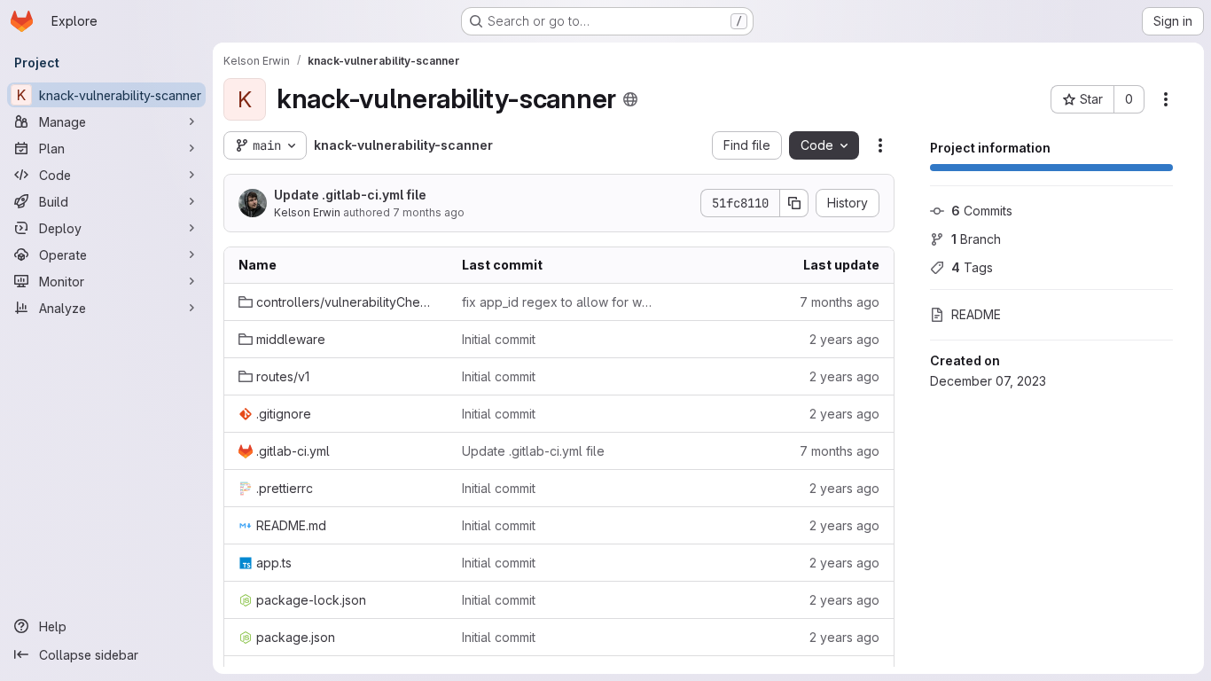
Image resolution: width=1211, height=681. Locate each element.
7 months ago (429, 212)
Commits (981, 210)
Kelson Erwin (307, 212)
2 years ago (844, 339)
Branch (976, 239)
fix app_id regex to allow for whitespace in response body (559, 301)
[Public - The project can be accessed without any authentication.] (630, 99)
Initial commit (498, 339)
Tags (972, 267)
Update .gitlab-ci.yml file (350, 194)
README (976, 314)
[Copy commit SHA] (794, 203)
